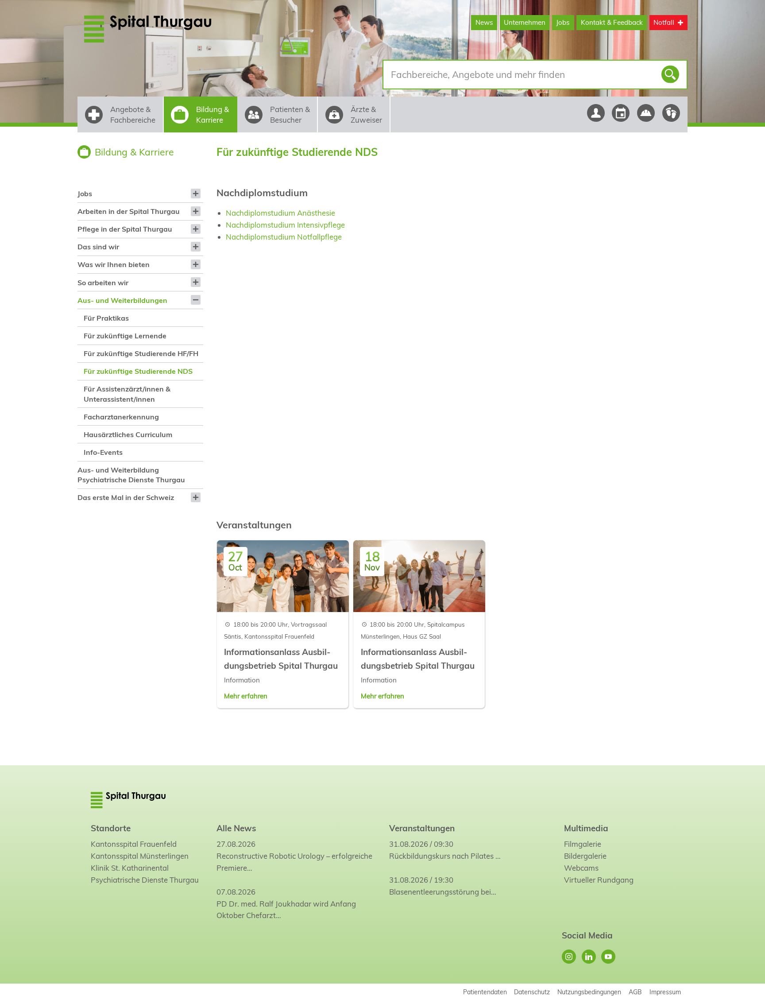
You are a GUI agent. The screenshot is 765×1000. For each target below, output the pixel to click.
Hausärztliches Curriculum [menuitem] (128, 434)
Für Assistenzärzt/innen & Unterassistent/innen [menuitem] (127, 393)
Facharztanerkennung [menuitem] (121, 416)
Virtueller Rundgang (599, 879)
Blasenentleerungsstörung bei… (442, 891)
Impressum (665, 992)
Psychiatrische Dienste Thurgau (145, 879)
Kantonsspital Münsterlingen (140, 855)
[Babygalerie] (671, 113)
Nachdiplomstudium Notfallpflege (284, 236)
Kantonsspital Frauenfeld (134, 844)
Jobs (563, 22)
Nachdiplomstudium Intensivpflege (285, 224)
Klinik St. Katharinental (130, 867)
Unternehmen (524, 22)
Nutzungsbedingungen (589, 992)
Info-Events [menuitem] (103, 452)
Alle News (236, 828)
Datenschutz (532, 992)
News (484, 22)
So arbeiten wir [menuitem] (102, 282)
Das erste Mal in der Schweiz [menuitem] (125, 497)
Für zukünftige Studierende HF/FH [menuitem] (141, 353)
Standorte (111, 828)
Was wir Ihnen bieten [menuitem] (113, 264)
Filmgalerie (582, 844)
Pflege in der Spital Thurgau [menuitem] (124, 229)
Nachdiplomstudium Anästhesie (280, 212)
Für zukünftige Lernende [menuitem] (125, 335)
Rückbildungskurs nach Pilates (441, 855)
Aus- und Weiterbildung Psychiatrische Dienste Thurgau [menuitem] (131, 474)
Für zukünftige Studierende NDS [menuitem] (138, 371)
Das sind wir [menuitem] (98, 246)
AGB (635, 992)
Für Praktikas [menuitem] (106, 318)
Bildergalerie (585, 855)
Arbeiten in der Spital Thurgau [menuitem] (128, 211)
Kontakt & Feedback (612, 22)
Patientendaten (485, 992)
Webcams (581, 867)
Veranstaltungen (422, 828)
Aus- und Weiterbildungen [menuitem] (122, 300)
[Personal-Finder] (595, 113)
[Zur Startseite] (169, 29)
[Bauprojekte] (646, 113)
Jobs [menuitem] (84, 193)
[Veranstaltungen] (621, 113)
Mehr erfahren (245, 696)
